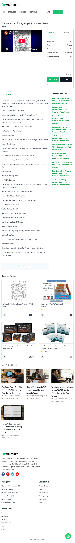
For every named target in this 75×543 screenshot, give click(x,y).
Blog (41, 12)
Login (58, 12)
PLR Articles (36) (6, 499)
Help (40, 502)
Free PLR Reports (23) (8, 502)
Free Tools (33, 12)
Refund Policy (43, 492)
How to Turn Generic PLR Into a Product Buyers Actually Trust (36, 390)
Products (12, 12)
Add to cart (53, 79)
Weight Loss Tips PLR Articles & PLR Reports (53, 305)
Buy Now (65, 79)
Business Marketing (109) (9, 492)
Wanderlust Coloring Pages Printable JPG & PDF (18, 305)
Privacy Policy (43, 489)
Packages (22, 12)
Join (68, 12)
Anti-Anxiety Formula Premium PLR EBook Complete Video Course (55, 347)
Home (3, 12)
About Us (4, 519)
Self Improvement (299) (8, 489)
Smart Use (42, 499)
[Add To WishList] (48, 84)
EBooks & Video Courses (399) (10, 486)
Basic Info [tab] (52, 32)
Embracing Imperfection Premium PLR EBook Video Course (18, 347)
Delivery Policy (43, 496)
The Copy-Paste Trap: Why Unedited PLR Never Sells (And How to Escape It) (12, 390)
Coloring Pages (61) (7, 496)
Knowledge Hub (6, 523)
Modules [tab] (67, 32)
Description (6, 94)
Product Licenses (44, 486)
